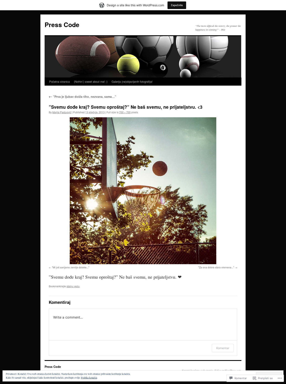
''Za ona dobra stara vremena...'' (216, 267)
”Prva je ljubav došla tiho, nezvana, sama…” (82, 96)
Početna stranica (59, 82)
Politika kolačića (89, 377)
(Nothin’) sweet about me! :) (90, 82)
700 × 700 (125, 112)
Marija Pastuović (61, 112)
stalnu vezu (73, 286)
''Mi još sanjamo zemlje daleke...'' (70, 267)
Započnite (177, 5)
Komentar (222, 348)
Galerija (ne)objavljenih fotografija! (132, 82)
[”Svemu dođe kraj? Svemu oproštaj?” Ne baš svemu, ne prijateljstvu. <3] (143, 190)
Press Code (62, 24)
